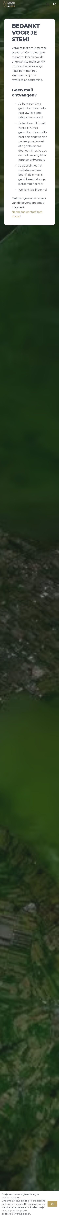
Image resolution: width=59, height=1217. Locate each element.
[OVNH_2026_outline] (9, 4)
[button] (47, 4)
